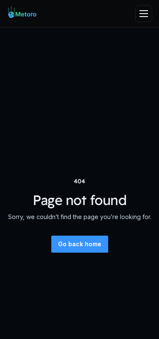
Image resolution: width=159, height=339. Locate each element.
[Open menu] (143, 13)
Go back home (79, 244)
